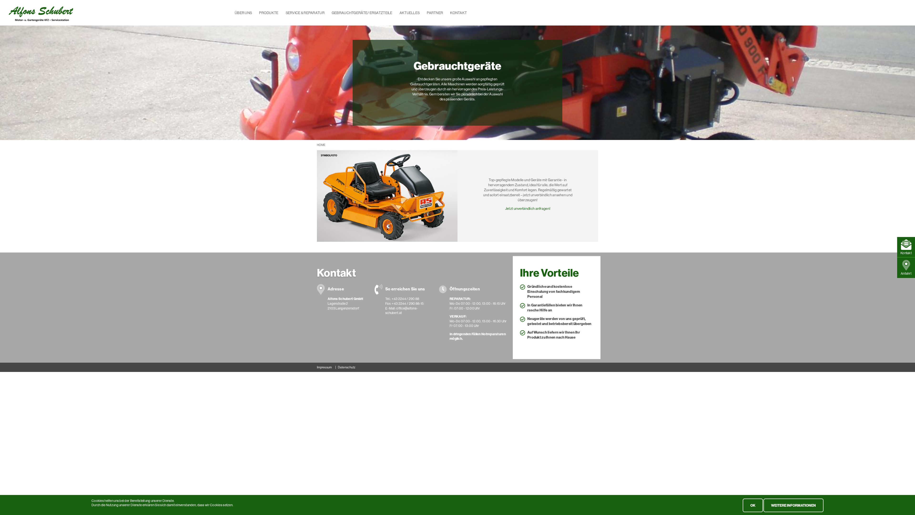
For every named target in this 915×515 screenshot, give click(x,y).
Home (321, 145)
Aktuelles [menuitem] (410, 12)
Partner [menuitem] (435, 12)
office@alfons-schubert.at (401, 310)
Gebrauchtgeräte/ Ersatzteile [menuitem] (362, 12)
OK (752, 505)
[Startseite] (40, 12)
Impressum (324, 367)
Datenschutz (347, 367)
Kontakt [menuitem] (458, 12)
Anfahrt (906, 273)
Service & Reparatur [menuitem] (305, 12)
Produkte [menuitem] (268, 12)
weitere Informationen (793, 505)
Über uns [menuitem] (243, 12)
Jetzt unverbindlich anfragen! (527, 208)
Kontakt (906, 253)
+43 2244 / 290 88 (405, 299)
